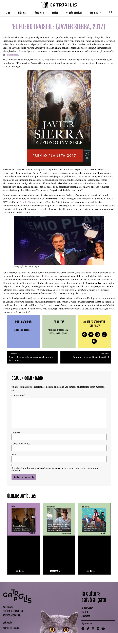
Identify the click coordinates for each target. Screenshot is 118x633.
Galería (84, 611)
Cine (8, 12)
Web (14, 454)
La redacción (87, 607)
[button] (111, 12)
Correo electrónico (21, 443)
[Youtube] (103, 628)
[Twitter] (87, 628)
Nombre (16, 432)
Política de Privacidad (13, 610)
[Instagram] (93, 628)
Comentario (18, 395)
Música (22, 12)
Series (55, 12)
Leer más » (19, 570)
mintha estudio (13, 627)
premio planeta (62, 333)
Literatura (39, 12)
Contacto (85, 616)
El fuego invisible (56, 329)
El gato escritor (74, 12)
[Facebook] (82, 628)
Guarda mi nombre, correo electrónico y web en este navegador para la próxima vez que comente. (55, 469)
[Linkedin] (98, 628)
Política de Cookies (11, 615)
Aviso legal (8, 606)
